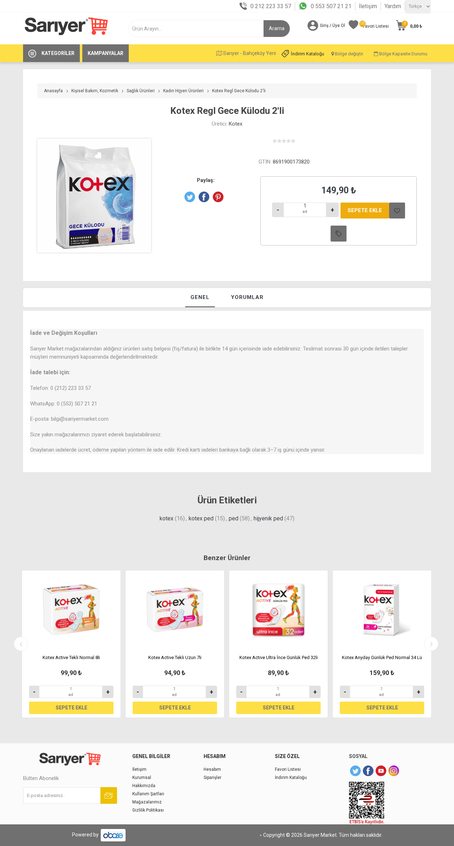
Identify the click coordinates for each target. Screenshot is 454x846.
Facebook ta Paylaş (204, 197)
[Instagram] (393, 770)
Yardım (392, 6)
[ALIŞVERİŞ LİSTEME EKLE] (339, 234)
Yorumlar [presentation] (247, 297)
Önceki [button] (21, 644)
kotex (166, 518)
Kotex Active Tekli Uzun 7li (174, 657)
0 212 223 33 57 (270, 6)
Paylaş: (206, 180)
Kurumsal (141, 777)
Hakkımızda (143, 785)
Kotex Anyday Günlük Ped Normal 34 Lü (382, 657)
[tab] (200, 298)
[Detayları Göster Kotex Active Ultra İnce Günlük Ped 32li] (278, 609)
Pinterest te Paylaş (218, 197)
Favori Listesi (288, 769)
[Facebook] (368, 770)
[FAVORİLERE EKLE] (397, 211)
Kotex (235, 124)
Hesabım (212, 769)
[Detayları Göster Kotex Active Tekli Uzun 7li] (175, 609)
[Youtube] (381, 770)
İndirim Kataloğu (307, 53)
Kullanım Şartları (148, 793)
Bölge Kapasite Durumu (402, 53)
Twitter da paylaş (189, 197)
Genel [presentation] (200, 297)
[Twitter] (355, 770)
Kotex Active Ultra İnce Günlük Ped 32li (278, 657)
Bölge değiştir (348, 53)
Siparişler (212, 777)
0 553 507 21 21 (331, 6)
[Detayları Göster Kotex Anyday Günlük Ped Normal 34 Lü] (382, 609)
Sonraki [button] (431, 644)
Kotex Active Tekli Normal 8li (71, 657)
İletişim (368, 6)
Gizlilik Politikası (148, 810)
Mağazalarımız (147, 802)
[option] (71, 643)
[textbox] (201, 28)
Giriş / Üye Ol (332, 25)
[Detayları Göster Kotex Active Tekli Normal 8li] (71, 609)
